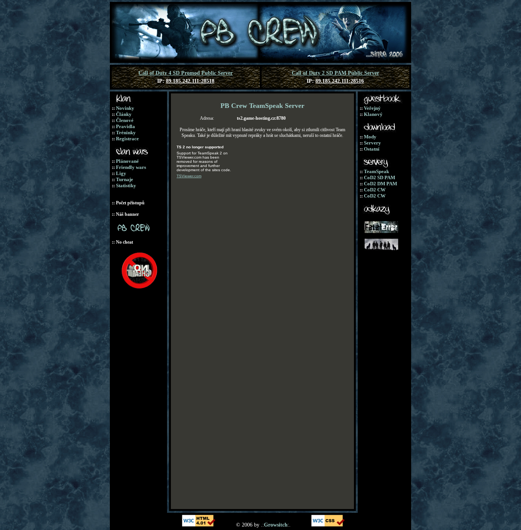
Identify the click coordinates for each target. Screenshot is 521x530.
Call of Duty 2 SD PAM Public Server (335, 73)
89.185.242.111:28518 (190, 81)
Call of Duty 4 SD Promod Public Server (185, 73)
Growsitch (276, 525)
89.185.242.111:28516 (339, 81)
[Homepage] (260, 59)
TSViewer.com (189, 176)
